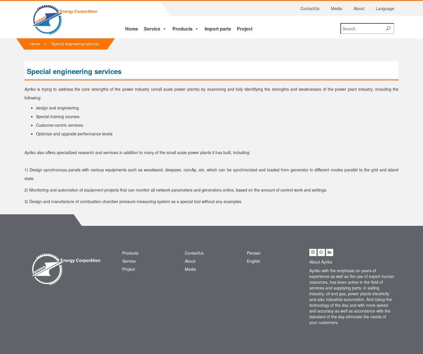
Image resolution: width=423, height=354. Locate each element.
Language (385, 8)
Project (244, 28)
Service (152, 28)
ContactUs (309, 8)
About (359, 8)
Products (182, 28)
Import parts (218, 28)
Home (131, 28)
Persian (254, 253)
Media (336, 8)
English (253, 261)
